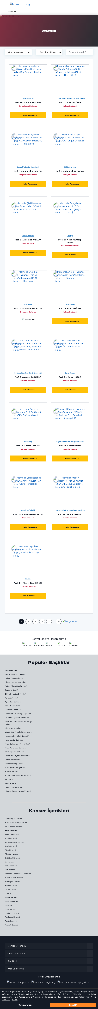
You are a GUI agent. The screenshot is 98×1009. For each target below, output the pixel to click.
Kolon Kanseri (11, 885)
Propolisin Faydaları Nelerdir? (17, 756)
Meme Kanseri (11, 897)
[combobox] (18, 52)
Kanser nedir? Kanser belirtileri (18, 874)
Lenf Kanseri (10, 889)
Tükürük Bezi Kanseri (14, 878)
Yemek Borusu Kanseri (14, 842)
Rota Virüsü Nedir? (13, 760)
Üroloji (70, 236)
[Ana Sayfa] (21, 4)
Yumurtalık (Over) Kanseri (16, 822)
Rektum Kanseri (12, 834)
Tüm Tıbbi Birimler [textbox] (47, 52)
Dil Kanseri (9, 862)
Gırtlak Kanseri (11, 866)
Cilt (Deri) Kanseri (12, 858)
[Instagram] (37, 645)
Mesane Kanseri (12, 901)
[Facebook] (25, 645)
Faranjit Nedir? (11, 698)
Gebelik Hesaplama (13, 787)
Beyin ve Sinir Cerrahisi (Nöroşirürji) (28, 373)
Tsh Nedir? (9, 779)
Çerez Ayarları (25, 1005)
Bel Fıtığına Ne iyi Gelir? (15, 678)
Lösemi (8, 893)
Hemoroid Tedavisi (13, 710)
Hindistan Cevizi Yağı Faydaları (18, 714)
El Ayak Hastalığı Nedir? (15, 694)
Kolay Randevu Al (30, 115)
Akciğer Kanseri (11, 854)
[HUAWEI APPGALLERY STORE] (74, 982)
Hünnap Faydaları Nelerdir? (17, 718)
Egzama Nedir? (11, 690)
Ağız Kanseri (10, 850)
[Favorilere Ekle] (14, 68)
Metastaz (9, 905)
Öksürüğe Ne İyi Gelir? (14, 752)
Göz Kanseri (10, 870)
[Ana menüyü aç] (4, 4)
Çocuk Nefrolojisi (28, 510)
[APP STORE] (19, 982)
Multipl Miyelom (12, 913)
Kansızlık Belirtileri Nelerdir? (17, 736)
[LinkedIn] (72, 645)
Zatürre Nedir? (11, 783)
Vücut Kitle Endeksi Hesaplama (18, 732)
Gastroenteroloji (28, 98)
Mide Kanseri (10, 909)
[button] (92, 4)
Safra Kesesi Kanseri (13, 826)
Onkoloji (28, 579)
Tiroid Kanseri (11, 838)
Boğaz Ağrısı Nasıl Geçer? (16, 686)
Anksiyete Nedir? (12, 670)
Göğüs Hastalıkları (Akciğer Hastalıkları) (70, 98)
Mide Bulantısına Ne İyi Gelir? (17, 744)
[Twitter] (49, 645)
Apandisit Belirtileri (13, 702)
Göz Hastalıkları (28, 236)
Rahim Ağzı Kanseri (13, 818)
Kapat (14, 999)
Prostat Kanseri (11, 925)
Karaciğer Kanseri (12, 882)
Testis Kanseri (11, 846)
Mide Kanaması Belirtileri (16, 748)
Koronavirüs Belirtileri (14, 740)
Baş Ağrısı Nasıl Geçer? (15, 674)
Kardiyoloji (28, 442)
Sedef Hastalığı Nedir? (14, 764)
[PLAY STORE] (44, 982)
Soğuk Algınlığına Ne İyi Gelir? (18, 775)
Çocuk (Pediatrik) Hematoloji (28, 167)
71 (59, 621)
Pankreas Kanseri (12, 917)
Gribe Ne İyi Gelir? (12, 706)
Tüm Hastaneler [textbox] (15, 52)
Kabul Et (73, 1005)
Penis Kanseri (11, 921)
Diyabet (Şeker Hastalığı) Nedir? (18, 791)
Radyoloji (28, 304)
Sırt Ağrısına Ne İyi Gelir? (15, 768)
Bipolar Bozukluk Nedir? (15, 682)
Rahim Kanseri (11, 830)
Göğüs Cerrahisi (70, 167)
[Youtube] (61, 645)
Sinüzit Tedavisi (11, 771)
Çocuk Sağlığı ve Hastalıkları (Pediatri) (70, 510)
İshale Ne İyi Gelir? (13, 728)
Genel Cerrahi (70, 304)
